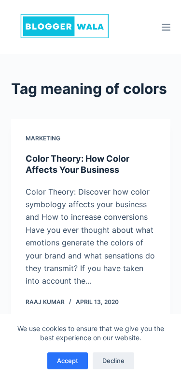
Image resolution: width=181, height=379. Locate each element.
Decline (113, 360)
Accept (67, 360)
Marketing (43, 138)
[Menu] (166, 27)
